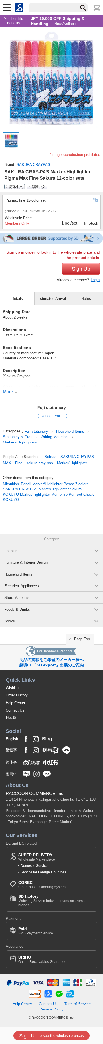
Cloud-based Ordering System (42, 884)
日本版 (11, 717)
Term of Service (77, 1004)
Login (95, 280)
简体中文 (16, 186)
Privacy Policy (51, 1009)
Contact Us (15, 710)
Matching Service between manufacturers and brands (54, 900)
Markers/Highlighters (20, 442)
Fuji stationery (51, 407)
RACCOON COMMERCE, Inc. (35, 793)
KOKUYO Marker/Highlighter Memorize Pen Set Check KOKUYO (48, 497)
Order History (17, 695)
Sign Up (81, 269)
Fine (18, 463)
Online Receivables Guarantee (42, 959)
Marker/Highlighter (72, 463)
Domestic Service (34, 866)
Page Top (82, 639)
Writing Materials (55, 437)
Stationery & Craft (18, 437)
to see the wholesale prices (51, 1036)
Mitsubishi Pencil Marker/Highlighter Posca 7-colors (45, 484)
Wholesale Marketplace (36, 857)
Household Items (70, 431)
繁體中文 (38, 186)
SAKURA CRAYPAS (33, 164)
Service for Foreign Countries (43, 872)
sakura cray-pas (39, 463)
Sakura (50, 457)
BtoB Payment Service (35, 930)
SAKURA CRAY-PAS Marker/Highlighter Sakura (42, 489)
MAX (7, 463)
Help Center (15, 703)
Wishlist (12, 688)
